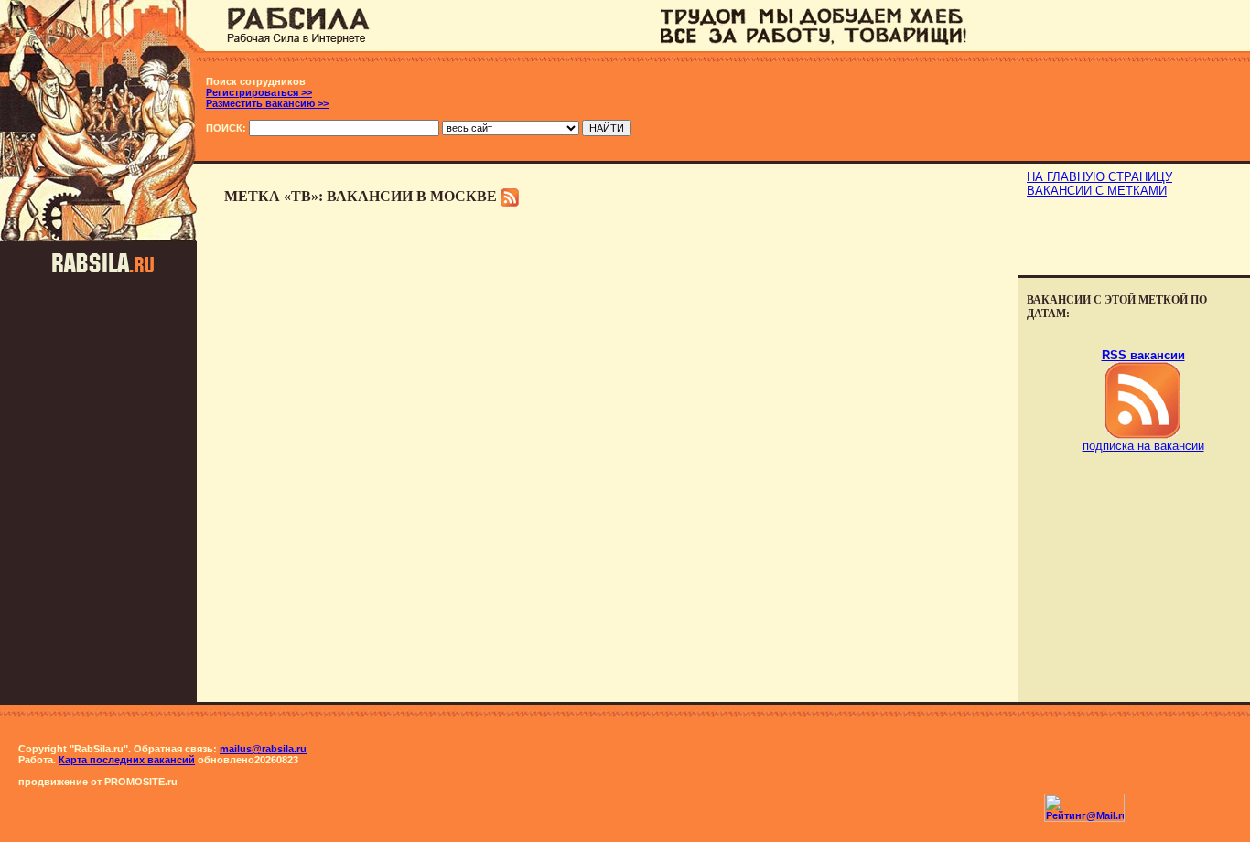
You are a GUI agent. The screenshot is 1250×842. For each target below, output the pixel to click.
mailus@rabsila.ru (263, 748)
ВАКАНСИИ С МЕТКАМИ (1097, 190)
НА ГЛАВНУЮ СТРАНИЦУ (1099, 177)
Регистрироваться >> (259, 92)
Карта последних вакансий (127, 759)
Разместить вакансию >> (267, 103)
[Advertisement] (1134, 238)
